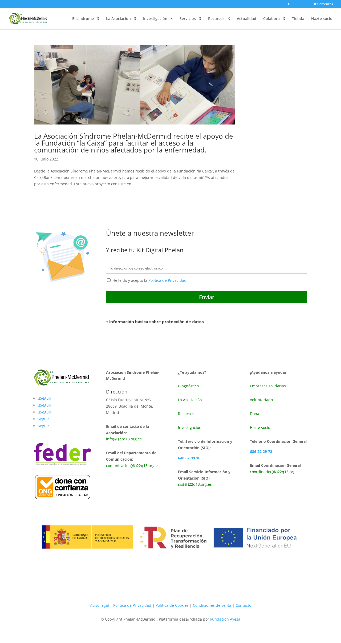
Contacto (243, 605)
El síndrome (83, 19)
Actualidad (246, 19)
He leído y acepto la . (149, 280)
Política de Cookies (172, 605)
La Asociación (118, 19)
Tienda (298, 19)
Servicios (188, 19)
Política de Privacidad (167, 280)
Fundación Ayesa (225, 619)
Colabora (271, 19)
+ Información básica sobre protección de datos (155, 321)
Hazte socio (321, 19)
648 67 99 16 (189, 457)
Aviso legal (99, 605)
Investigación (155, 19)
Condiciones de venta (212, 605)
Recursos (216, 19)
